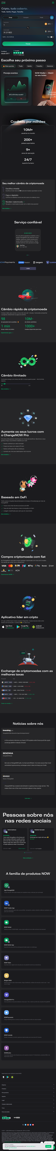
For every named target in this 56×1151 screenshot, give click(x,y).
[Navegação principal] (53, 2)
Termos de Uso (30, 1146)
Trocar (28, 44)
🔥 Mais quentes (8, 66)
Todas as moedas (6, 703)
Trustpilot (39, 848)
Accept (48, 1146)
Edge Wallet (24, 246)
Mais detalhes (6, 208)
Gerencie (50, 66)
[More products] (52, 17)
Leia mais (27, 798)
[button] (28, 23)
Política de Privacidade (11, 1147)
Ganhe (29, 66)
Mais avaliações (27, 858)
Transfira (39, 66)
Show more (22, 848)
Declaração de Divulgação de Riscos (13, 1142)
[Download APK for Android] (38, 627)
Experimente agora (6, 332)
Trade (21, 66)
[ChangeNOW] (3, 2)
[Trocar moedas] (28, 27)
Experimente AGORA (6, 574)
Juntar (28, 268)
